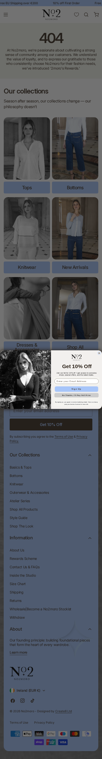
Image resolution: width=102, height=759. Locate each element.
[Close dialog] (99, 353)
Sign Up (76, 389)
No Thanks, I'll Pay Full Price (76, 395)
